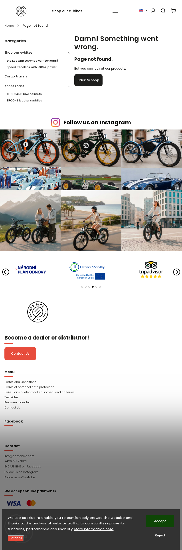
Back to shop (88, 80)
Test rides (11, 397)
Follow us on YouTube (19, 477)
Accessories (14, 86)
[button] (82, 287)
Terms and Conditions (20, 382)
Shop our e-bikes (18, 52)
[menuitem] (69, 11)
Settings (16, 538)
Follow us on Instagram (97, 122)
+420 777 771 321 (15, 461)
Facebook (91, 466)
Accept (160, 521)
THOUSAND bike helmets (24, 94)
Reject (160, 535)
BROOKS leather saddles (24, 100)
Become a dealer (17, 402)
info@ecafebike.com (19, 456)
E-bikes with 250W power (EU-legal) (32, 61)
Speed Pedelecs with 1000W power (32, 67)
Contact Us (20, 353)
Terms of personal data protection (29, 387)
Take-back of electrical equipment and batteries (39, 392)
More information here (94, 529)
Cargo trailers (16, 76)
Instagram (91, 472)
